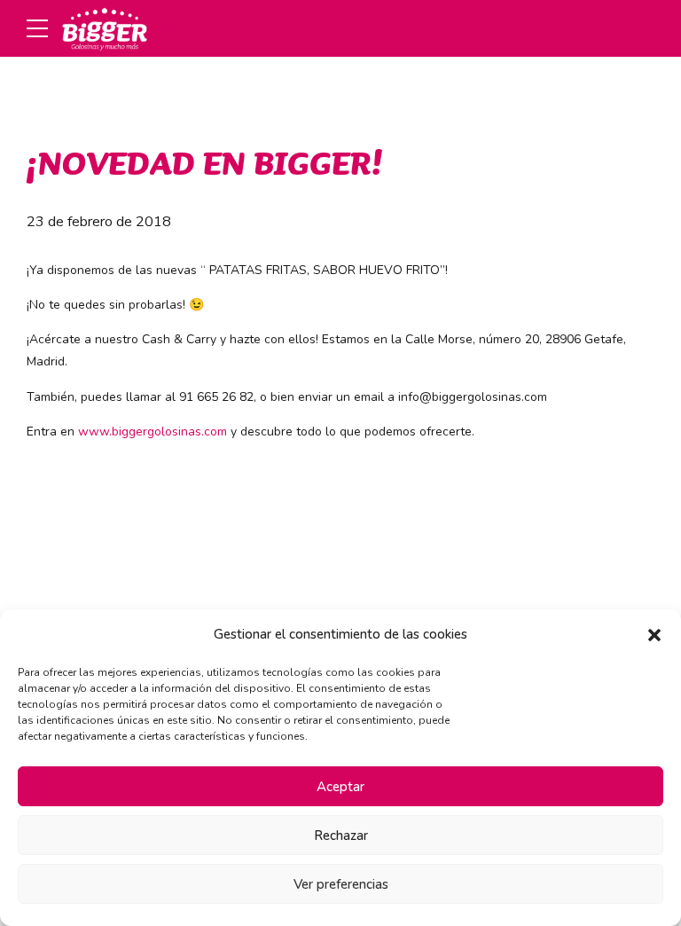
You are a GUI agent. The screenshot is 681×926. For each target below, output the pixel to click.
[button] (654, 635)
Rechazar (341, 835)
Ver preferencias (341, 884)
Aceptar (340, 787)
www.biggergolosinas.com (152, 431)
